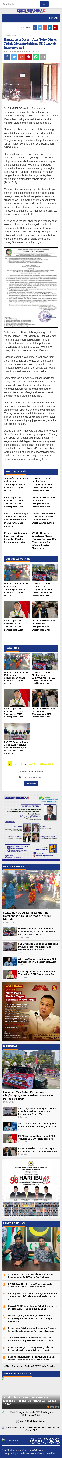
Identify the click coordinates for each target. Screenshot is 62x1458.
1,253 (32, 763)
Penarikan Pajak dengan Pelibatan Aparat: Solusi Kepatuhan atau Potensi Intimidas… (32, 1329)
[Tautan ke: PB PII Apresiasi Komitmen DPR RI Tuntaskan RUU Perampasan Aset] (10, 974)
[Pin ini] (28, 57)
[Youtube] (55, 27)
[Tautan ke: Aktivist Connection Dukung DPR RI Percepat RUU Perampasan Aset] (10, 961)
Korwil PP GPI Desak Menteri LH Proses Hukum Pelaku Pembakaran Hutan (43, 518)
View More (31, 783)
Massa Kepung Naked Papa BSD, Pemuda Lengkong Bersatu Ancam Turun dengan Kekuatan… (30, 1318)
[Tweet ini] (14, 57)
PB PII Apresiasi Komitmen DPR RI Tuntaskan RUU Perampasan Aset (14, 502)
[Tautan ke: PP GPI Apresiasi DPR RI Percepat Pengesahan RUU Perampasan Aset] (10, 1150)
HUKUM (25, 51)
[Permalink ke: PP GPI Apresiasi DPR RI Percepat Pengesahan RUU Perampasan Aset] (45, 609)
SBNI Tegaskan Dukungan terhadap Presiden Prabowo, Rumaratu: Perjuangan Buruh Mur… (38, 946)
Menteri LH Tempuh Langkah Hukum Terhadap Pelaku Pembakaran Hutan (15, 537)
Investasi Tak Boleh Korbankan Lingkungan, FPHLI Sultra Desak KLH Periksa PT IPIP (43, 484)
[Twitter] (40, 27)
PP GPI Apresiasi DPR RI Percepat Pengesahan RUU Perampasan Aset (43, 502)
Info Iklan (50, 1453)
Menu (54, 17)
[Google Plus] (45, 27)
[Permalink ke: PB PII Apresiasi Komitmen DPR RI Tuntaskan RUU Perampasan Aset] (17, 609)
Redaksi (22, 1450)
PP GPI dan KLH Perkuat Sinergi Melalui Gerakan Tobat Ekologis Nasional (30, 1285)
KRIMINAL (33, 51)
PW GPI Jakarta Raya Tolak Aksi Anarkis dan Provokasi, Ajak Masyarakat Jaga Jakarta (16, 519)
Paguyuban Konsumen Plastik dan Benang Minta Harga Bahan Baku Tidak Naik (32, 1358)
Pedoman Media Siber (31, 1453)
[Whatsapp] (36, 57)
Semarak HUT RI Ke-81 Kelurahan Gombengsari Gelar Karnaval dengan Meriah (16, 484)
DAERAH (17, 51)
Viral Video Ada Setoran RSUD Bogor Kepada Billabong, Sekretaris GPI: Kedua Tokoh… (29, 1401)
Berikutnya (46, 763)
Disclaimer (35, 1450)
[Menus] (59, 4)
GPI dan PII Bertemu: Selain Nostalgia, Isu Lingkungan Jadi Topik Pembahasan (31, 1275)
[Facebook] (35, 27)
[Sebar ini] (7, 57)
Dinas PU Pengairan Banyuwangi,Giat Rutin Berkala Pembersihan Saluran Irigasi (32, 1349)
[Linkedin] (50, 27)
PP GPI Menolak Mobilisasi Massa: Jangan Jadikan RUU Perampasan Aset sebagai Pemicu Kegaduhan (44, 540)
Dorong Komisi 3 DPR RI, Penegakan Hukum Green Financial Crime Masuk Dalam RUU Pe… (32, 1296)
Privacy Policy (9, 1453)
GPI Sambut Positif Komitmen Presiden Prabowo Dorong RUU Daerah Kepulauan (30, 1339)
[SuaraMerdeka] (31, 10)
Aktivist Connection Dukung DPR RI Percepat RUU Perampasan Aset (37, 960)
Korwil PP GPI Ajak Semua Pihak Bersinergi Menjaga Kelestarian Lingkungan (32, 1307)
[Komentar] (43, 57)
